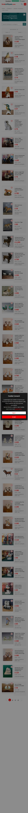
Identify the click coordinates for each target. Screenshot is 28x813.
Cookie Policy (18, 409)
